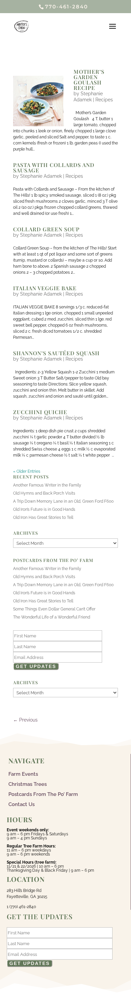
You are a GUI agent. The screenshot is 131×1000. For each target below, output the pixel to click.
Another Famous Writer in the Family (47, 485)
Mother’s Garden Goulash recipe (89, 79)
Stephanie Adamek (41, 176)
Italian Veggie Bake (45, 288)
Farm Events (23, 773)
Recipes (104, 99)
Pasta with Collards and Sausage (53, 167)
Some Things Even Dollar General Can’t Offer (54, 609)
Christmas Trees (27, 784)
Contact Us (21, 804)
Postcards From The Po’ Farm (43, 794)
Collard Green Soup (46, 229)
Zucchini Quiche (40, 411)
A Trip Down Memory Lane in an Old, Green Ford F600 (63, 501)
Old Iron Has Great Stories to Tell (43, 517)
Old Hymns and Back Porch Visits (44, 493)
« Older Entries (26, 471)
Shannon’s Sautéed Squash (56, 353)
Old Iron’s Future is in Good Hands (44, 509)
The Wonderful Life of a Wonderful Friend (51, 617)
